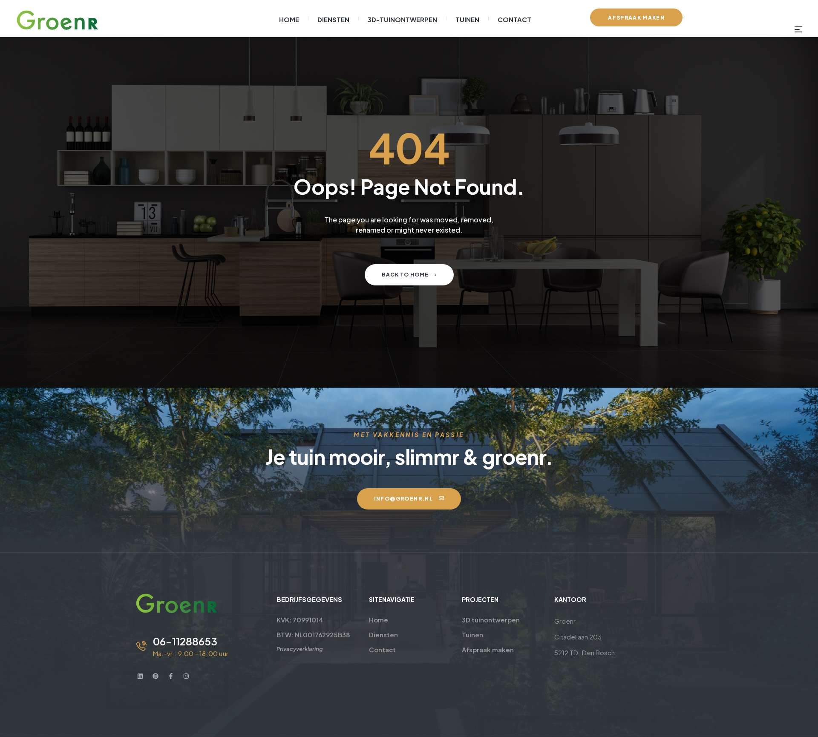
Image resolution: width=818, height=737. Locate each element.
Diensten (383, 634)
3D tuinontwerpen (491, 620)
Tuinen (472, 634)
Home (378, 620)
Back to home (405, 274)
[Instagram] (186, 676)
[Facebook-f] (171, 676)
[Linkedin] (140, 676)
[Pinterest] (155, 676)
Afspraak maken (488, 649)
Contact (382, 649)
